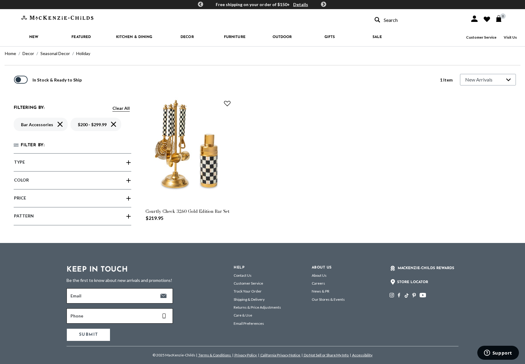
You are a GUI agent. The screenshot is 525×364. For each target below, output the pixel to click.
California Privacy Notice (280, 355)
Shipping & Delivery (249, 299)
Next (324, 5)
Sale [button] (377, 37)
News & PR (320, 291)
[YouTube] (423, 295)
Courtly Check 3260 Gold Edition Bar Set (187, 211)
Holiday (83, 53)
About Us (319, 275)
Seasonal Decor (55, 53)
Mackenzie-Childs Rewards (426, 268)
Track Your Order (248, 291)
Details (300, 4)
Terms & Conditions (215, 355)
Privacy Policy (245, 355)
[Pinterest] (414, 295)
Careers (318, 283)
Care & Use (243, 315)
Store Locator (412, 282)
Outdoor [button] (282, 37)
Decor (28, 53)
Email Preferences (249, 323)
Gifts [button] (329, 37)
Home (10, 53)
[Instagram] (391, 295)
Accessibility (362, 355)
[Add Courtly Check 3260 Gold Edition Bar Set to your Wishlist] (227, 103)
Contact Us (243, 275)
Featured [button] (81, 37)
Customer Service (481, 37)
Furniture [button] (234, 37)
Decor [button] (187, 37)
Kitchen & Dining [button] (134, 37)
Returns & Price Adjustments (257, 307)
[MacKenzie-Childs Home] (57, 17)
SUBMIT (88, 334)
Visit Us (510, 37)
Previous (200, 5)
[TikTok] (406, 295)
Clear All (121, 108)
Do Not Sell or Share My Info (326, 355)
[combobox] (417, 20)
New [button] (33, 37)
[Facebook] (399, 295)
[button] (474, 19)
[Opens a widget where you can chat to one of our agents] (498, 353)
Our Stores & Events (328, 299)
